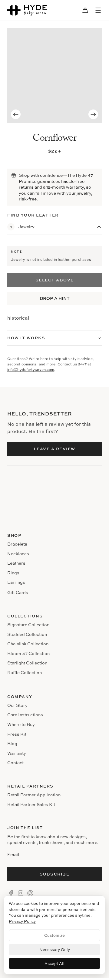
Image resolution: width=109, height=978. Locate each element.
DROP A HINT (55, 298)
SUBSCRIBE (55, 874)
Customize (54, 935)
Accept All (54, 963)
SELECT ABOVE (54, 280)
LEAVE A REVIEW (54, 449)
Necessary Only (54, 949)
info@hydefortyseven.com (30, 369)
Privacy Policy (22, 921)
